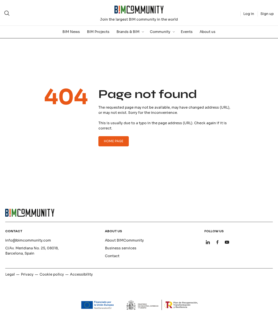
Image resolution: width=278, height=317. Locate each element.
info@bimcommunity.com (28, 240)
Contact (112, 256)
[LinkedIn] (207, 242)
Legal (10, 274)
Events (187, 31)
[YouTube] (227, 242)
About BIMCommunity (124, 240)
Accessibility (81, 274)
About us (207, 31)
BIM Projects (98, 31)
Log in (248, 13)
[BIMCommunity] (139, 9)
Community (160, 31)
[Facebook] (217, 242)
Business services (120, 248)
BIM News (71, 31)
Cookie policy (52, 274)
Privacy (27, 274)
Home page (113, 141)
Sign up (267, 13)
